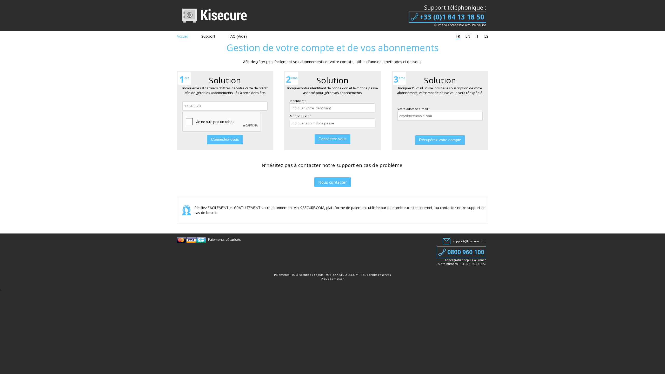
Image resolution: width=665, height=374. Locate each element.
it (477, 36)
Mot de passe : (300, 116)
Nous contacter (332, 182)
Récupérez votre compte (440, 140)
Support (208, 36)
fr (458, 36)
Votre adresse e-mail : (413, 109)
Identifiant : (298, 101)
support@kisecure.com (469, 241)
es (486, 36)
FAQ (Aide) (237, 36)
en (467, 36)
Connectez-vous (225, 139)
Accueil (182, 36)
